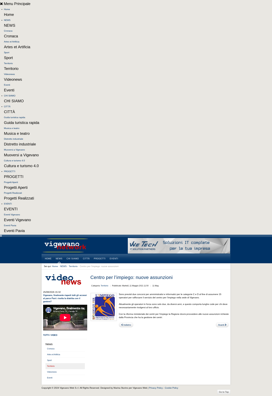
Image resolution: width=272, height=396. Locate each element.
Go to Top (224, 392)
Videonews (9, 74)
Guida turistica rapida (14, 117)
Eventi (7, 85)
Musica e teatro (11, 128)
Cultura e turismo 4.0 (14, 160)
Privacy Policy (156, 388)
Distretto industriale (13, 139)
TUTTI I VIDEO (50, 335)
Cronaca (8, 31)
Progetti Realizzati (13, 193)
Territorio (8, 63)
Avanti (221, 325)
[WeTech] (179, 245)
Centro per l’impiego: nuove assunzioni (131, 277)
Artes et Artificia (11, 41)
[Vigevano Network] (65, 245)
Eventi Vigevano (12, 214)
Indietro (127, 325)
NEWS (7, 20)
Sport (6, 52)
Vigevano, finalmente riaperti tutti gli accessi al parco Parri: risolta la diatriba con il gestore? (65, 298)
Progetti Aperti (11, 182)
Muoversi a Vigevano (14, 149)
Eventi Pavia (10, 225)
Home (7, 9)
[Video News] (63, 279)
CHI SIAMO (9, 95)
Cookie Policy (171, 388)
